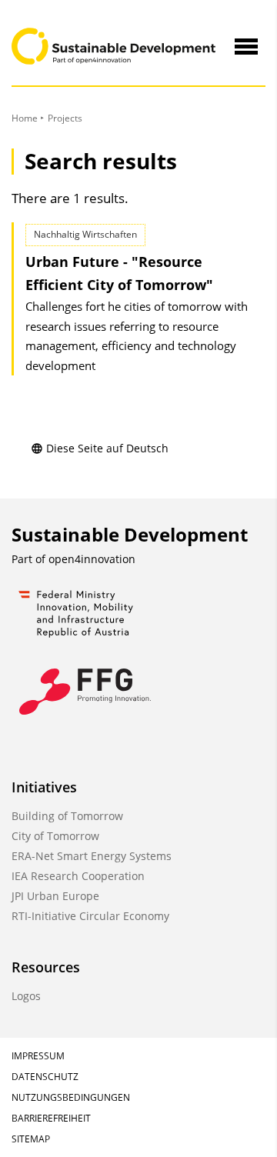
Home (25, 118)
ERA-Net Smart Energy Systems (92, 856)
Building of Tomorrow (67, 816)
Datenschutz (45, 1076)
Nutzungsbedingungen (71, 1097)
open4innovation (91, 559)
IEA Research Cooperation (78, 876)
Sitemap (31, 1138)
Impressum (38, 1055)
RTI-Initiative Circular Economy (90, 916)
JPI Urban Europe (55, 896)
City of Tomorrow (55, 836)
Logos (26, 996)
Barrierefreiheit (51, 1118)
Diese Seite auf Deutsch (107, 448)
